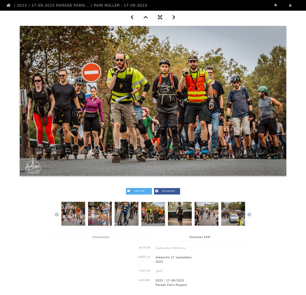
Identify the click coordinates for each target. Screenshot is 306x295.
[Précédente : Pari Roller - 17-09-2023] (132, 17)
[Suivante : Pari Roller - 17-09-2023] (173, 17)
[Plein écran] (160, 17)
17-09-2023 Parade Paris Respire (60, 5)
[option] (73, 213)
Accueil (9, 5)
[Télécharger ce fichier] (290, 5)
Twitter (139, 191)
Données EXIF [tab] (200, 237)
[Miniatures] (146, 17)
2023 (22, 5)
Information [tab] (101, 237)
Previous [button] (57, 215)
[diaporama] (276, 5)
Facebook (168, 191)
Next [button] (249, 215)
